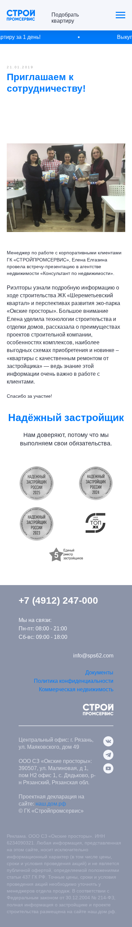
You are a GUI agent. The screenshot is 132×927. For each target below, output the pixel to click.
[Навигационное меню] (120, 15)
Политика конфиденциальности (73, 681)
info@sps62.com (93, 655)
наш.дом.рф (51, 804)
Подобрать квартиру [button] (65, 18)
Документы (99, 672)
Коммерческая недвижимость (76, 689)
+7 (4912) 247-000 (58, 600)
